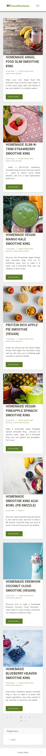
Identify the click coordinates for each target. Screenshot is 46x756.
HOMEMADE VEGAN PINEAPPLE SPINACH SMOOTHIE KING (21, 411)
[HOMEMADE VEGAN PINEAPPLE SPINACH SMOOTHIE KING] (23, 390)
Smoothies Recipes (14, 73)
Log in (13, 740)
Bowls (21, 510)
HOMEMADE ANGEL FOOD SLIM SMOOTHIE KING (22, 61)
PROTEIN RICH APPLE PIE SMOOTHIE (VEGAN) (22, 329)
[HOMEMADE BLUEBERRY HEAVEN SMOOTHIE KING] (23, 650)
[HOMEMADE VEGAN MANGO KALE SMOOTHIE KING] (23, 215)
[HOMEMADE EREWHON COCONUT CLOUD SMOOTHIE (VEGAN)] (23, 562)
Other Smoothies (25, 71)
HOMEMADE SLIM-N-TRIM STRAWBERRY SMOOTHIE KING (21, 149)
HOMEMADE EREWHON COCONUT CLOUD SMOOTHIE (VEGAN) (23, 586)
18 (21, 720)
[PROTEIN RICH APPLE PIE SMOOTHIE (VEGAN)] (23, 306)
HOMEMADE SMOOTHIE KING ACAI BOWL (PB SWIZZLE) (22, 501)
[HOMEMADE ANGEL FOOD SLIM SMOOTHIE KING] (23, 38)
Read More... (14, 97)
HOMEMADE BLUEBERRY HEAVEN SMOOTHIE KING (21, 673)
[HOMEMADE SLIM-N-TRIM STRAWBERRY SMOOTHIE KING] (23, 125)
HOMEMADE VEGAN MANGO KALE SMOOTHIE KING (20, 239)
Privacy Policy (23, 753)
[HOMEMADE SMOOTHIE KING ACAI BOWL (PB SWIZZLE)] (23, 477)
